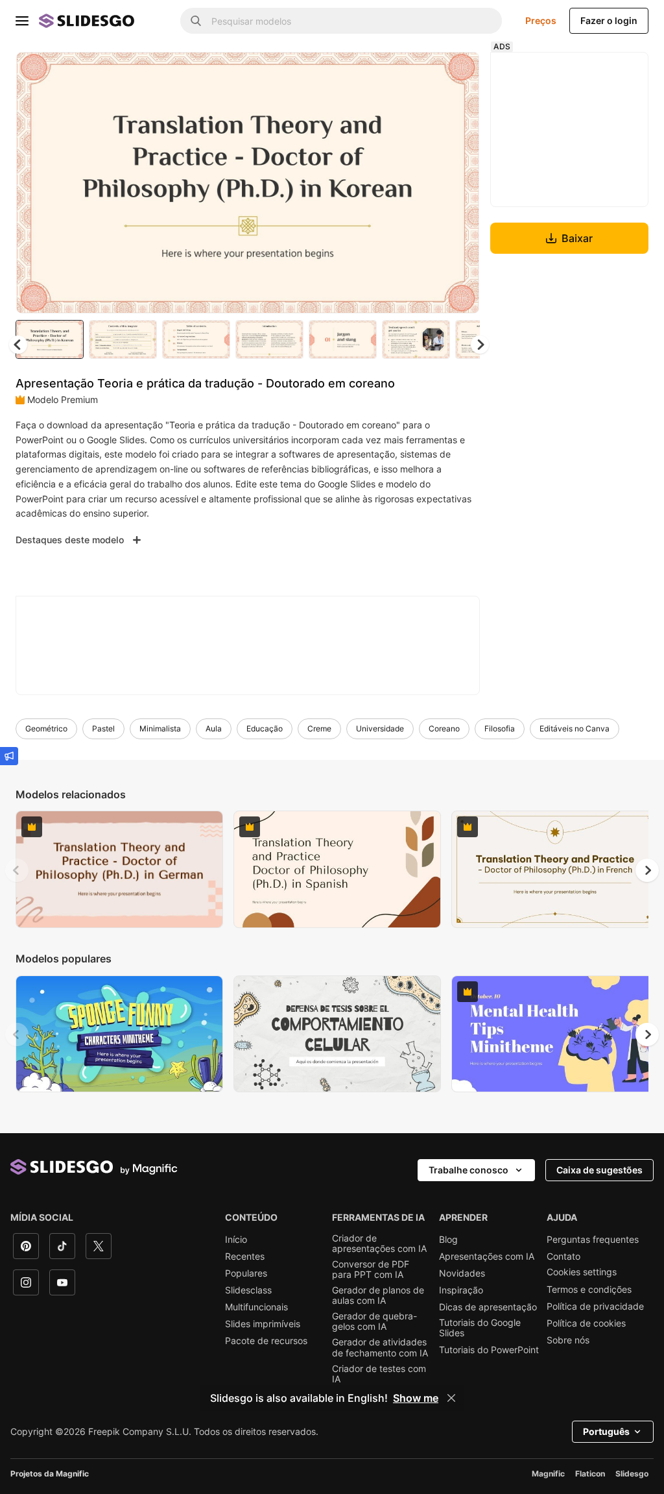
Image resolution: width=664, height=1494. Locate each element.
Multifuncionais (256, 1307)
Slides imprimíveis (262, 1324)
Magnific (548, 1473)
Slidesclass (248, 1290)
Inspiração (461, 1290)
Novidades (462, 1273)
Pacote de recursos (266, 1341)
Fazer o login (608, 20)
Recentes (245, 1256)
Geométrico (46, 728)
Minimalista (160, 728)
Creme (319, 728)
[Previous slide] (17, 870)
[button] (480, 345)
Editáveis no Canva (575, 728)
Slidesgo (631, 1473)
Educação (264, 728)
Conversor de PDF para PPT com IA (370, 1269)
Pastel (103, 728)
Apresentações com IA (486, 1256)
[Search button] (195, 21)
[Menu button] (22, 20)
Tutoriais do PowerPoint (489, 1350)
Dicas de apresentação (488, 1307)
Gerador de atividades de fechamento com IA (380, 1347)
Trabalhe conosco (468, 1169)
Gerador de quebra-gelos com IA (374, 1321)
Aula (214, 728)
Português (606, 1431)
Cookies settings (582, 1272)
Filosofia (499, 728)
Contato (563, 1256)
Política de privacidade (595, 1306)
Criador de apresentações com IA (379, 1243)
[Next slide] (459, 182)
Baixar (577, 238)
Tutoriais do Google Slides (480, 1327)
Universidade (380, 728)
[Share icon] (457, 73)
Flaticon (590, 1473)
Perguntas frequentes (593, 1239)
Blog (448, 1239)
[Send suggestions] (9, 756)
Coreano (444, 728)
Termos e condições (589, 1289)
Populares (246, 1273)
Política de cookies (586, 1323)
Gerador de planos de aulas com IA (378, 1295)
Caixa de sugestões (599, 1169)
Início (236, 1239)
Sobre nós (568, 1340)
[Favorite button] (423, 73)
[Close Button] (451, 1398)
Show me (415, 1398)
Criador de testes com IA (379, 1374)
